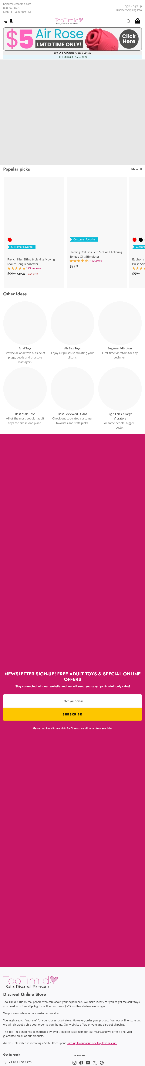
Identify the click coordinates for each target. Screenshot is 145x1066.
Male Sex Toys (57, 143)
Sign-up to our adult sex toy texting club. (92, 1043)
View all (136, 169)
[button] (16, 268)
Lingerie (118, 143)
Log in (127, 6)
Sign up (137, 6)
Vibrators (27, 143)
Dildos (40, 143)
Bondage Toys (80, 143)
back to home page (73, 154)
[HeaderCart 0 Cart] (137, 21)
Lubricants (100, 143)
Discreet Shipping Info (129, 10)
